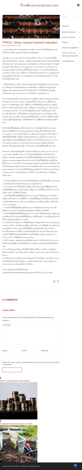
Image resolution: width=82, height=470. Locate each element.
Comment (7, 325)
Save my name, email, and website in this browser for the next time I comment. (30, 363)
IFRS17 (65, 42)
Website (44, 351)
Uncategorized (68, 61)
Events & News (68, 37)
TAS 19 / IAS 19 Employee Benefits (70, 54)
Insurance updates (70, 48)
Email (25, 351)
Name (5, 351)
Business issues (69, 32)
